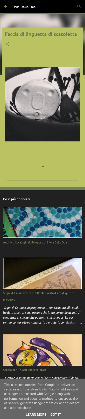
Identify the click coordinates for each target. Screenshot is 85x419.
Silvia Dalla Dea (24, 6)
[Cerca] (79, 6)
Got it (55, 415)
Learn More (36, 415)
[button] (7, 44)
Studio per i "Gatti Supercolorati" (25, 370)
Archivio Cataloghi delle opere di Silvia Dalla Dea (35, 242)
